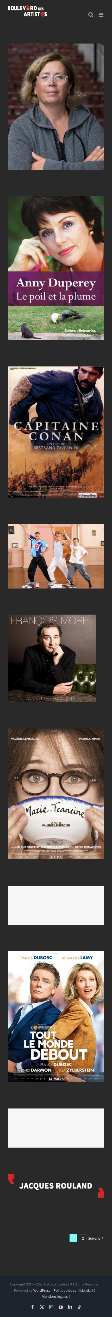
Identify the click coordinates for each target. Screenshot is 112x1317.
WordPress (41, 1290)
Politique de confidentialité (74, 1290)
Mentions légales (55, 1296)
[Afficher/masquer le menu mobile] (101, 14)
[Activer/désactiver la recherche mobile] (91, 14)
